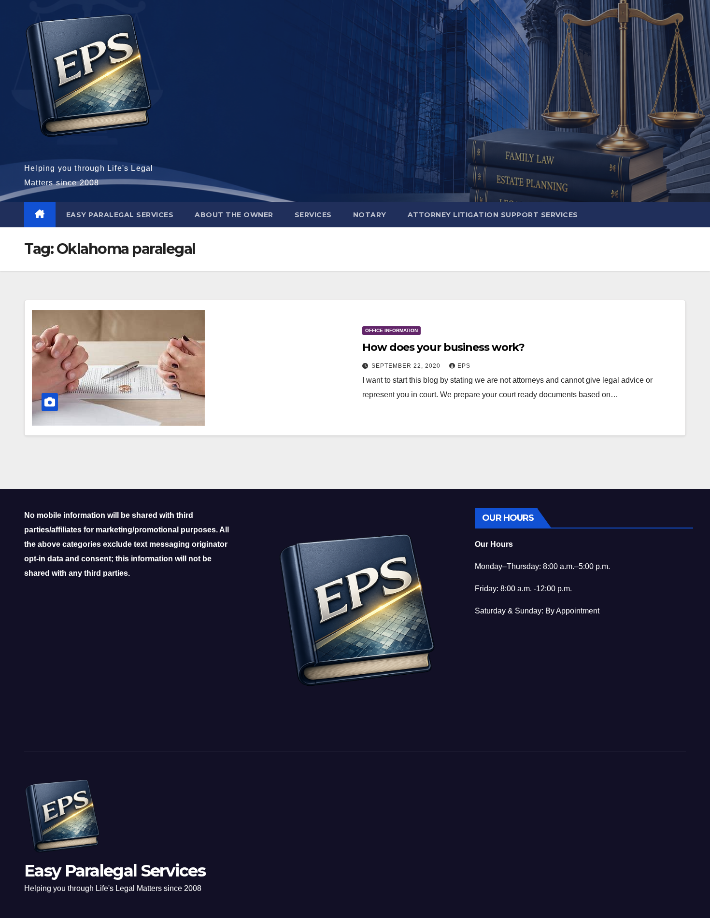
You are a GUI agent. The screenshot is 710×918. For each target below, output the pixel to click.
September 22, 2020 (406, 365)
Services (313, 214)
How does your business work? (443, 347)
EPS (463, 365)
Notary (369, 214)
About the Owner (234, 214)
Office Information (391, 330)
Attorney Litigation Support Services (493, 214)
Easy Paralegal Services (120, 214)
